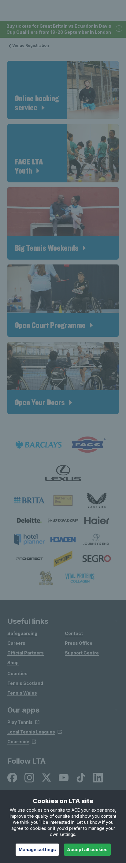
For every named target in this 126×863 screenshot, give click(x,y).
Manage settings (37, 849)
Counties (17, 673)
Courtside (18, 741)
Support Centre (82, 652)
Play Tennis (20, 722)
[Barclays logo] (38, 444)
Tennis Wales (22, 693)
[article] (63, 90)
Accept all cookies (87, 849)
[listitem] (29, 500)
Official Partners (25, 652)
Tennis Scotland (25, 683)
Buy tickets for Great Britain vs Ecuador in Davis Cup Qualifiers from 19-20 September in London (58, 29)
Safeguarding (22, 633)
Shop (13, 662)
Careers (16, 643)
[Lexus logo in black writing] (63, 473)
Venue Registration (30, 45)
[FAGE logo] (87, 444)
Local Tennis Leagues (31, 731)
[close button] (119, 29)
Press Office (78, 643)
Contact (74, 633)
